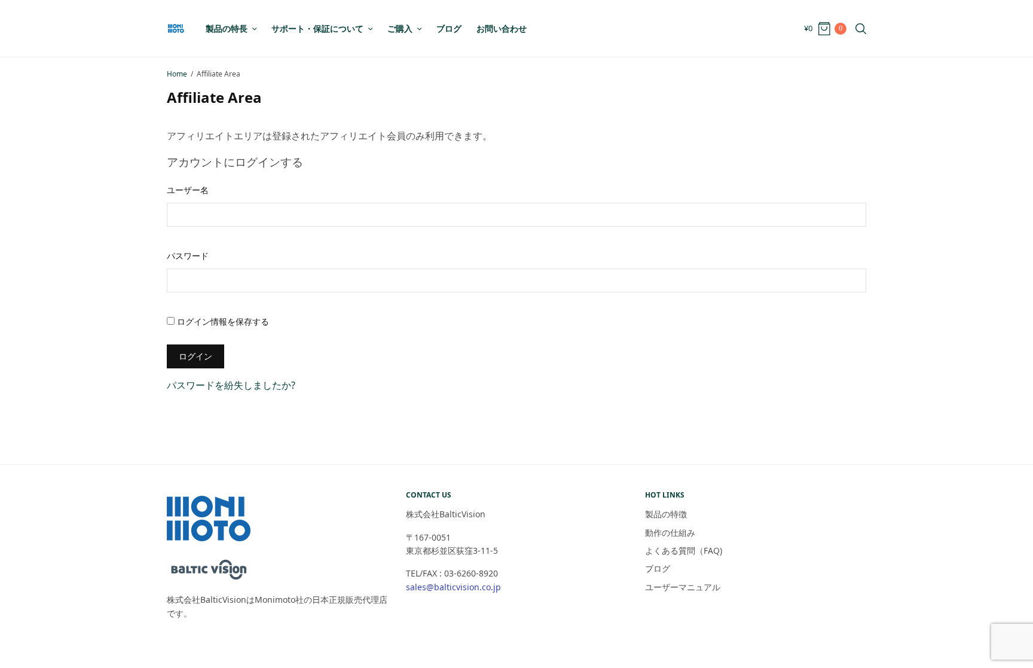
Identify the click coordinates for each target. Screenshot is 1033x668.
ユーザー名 (188, 190)
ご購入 (399, 28)
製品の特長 (226, 28)
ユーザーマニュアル (682, 587)
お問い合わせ (501, 28)
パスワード (188, 255)
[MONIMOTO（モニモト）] (176, 28)
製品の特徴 (666, 514)
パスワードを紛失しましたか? (231, 385)
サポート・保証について (317, 28)
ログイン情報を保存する (222, 321)
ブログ (449, 28)
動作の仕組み (670, 532)
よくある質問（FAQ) (688, 550)
